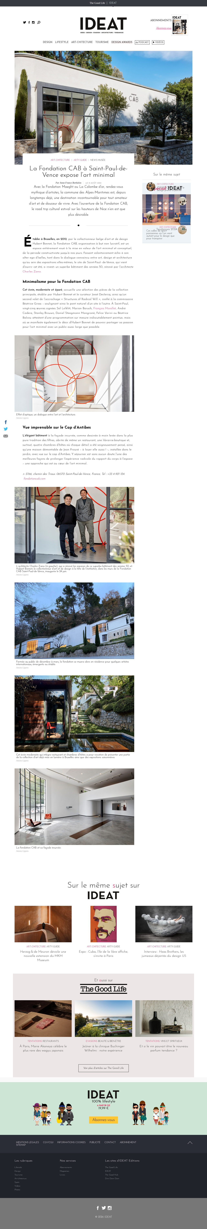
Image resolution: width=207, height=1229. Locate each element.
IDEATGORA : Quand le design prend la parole (170, 189)
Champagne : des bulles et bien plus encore (171, 217)
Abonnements (66, 1167)
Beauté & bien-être (109, 1041)
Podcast (143, 42)
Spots (17, 1182)
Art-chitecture (82, 42)
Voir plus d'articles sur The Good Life (103, 1068)
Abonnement (128, 1142)
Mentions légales (27, 1142)
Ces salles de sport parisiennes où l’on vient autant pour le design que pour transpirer (160, 235)
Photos (17, 1190)
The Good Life (97, 3)
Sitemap (21, 1145)
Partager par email (5, 436)
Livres (62, 1175)
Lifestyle (62, 42)
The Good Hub (111, 1175)
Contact (110, 1142)
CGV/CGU (48, 1142)
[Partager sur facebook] (6, 422)
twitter (24, 22)
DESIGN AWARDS (121, 42)
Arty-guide (80, 160)
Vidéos (159, 42)
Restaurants (51, 1041)
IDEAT (113, 3)
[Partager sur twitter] (6, 429)
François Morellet (104, 308)
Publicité (95, 1142)
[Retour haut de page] (190, 1142)
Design (47, 42)
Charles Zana (32, 271)
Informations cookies (71, 1142)
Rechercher (38, 22)
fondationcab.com (34, 478)
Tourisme (102, 42)
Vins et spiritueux (171, 1041)
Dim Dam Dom (112, 1179)
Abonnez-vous (103, 1120)
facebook (29, 22)
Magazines (64, 1171)
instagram (33, 22)
